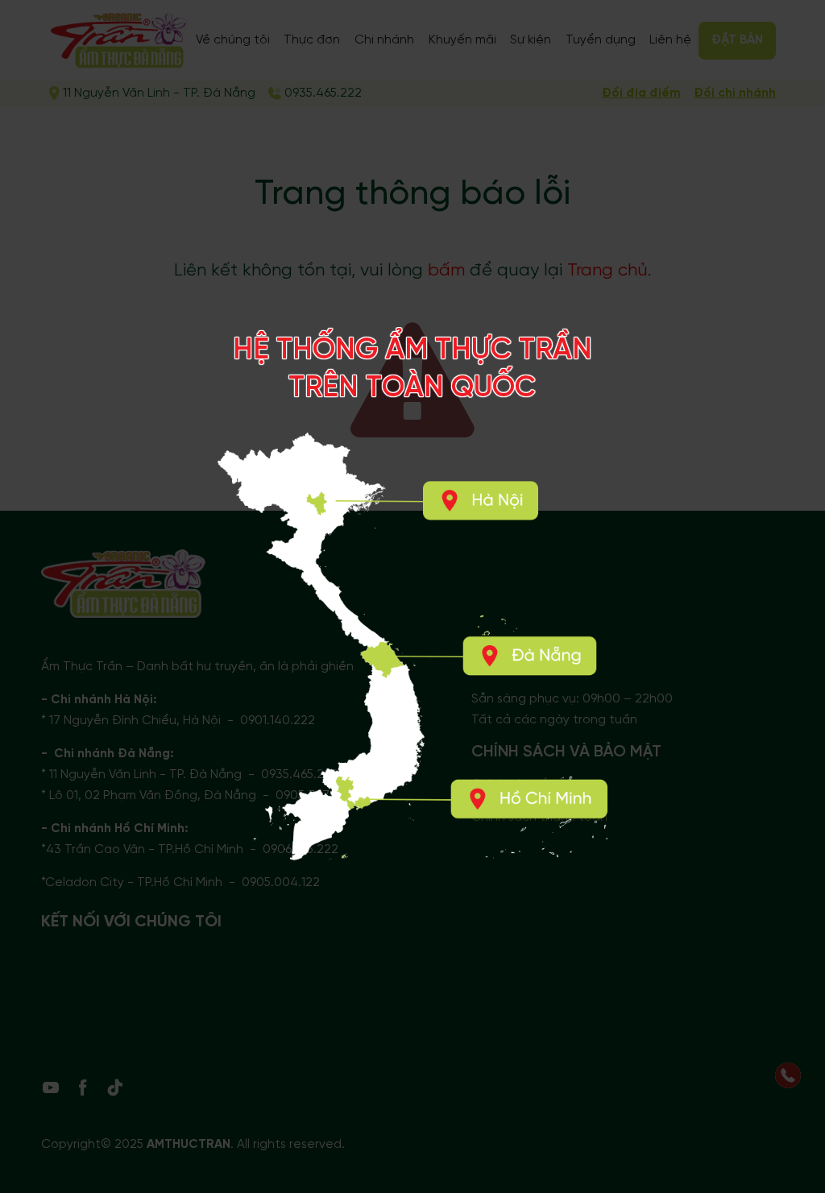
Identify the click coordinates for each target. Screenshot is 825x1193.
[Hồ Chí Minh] (529, 799)
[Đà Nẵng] (530, 656)
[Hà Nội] (479, 500)
